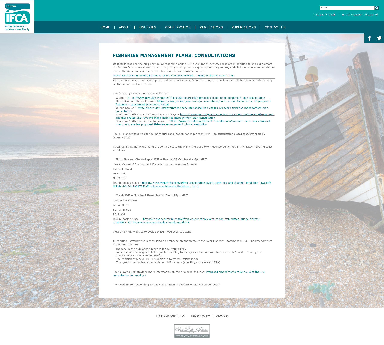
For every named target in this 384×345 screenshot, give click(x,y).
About (124, 27)
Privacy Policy (200, 316)
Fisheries (147, 27)
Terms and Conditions (170, 316)
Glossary (222, 316)
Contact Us (275, 27)
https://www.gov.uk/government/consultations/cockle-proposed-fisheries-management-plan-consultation (196, 97)
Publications (244, 27)
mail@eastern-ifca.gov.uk (362, 14)
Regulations (211, 27)
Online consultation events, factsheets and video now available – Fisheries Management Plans (173, 75)
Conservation (178, 27)
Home (105, 27)
